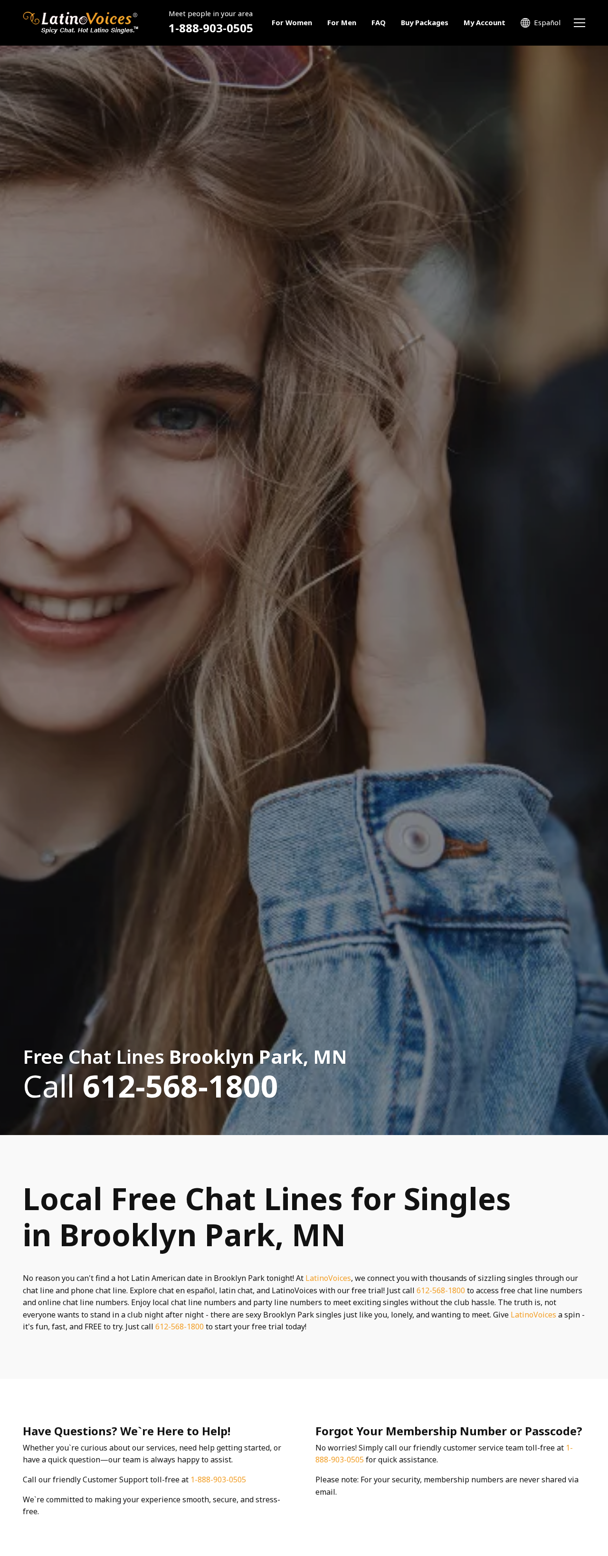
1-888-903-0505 (211, 28)
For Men (341, 22)
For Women (292, 22)
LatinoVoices (328, 1278)
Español (547, 22)
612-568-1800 (441, 1290)
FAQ (378, 22)
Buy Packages (424, 22)
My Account (484, 22)
